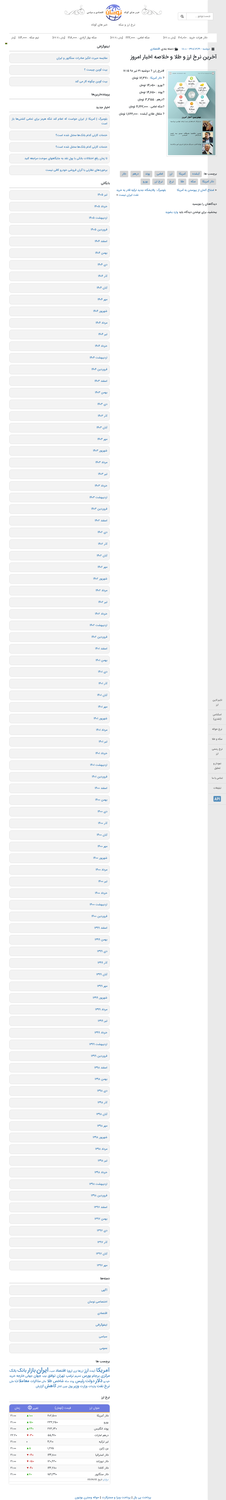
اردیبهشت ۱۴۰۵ (98, 218)
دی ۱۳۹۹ (102, 951)
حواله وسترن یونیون (87, 1497)
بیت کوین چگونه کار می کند (91, 81)
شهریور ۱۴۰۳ (100, 450)
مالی (43, 1381)
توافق (52, 1376)
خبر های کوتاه (99, 24)
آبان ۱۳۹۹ (101, 974)
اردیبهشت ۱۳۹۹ (98, 1044)
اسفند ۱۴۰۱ (101, 648)
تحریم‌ (78, 1376)
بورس (86, 1376)
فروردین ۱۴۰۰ (99, 916)
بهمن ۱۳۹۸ (101, 1079)
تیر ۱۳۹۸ (102, 1160)
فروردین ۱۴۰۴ (99, 369)
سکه (193, 181)
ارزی (75, 1371)
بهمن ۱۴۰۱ (101, 660)
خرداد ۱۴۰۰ (101, 893)
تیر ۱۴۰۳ (102, 474)
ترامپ (69, 1376)
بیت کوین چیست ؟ (95, 69)
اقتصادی (155, 49)
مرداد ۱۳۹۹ (101, 1009)
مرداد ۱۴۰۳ (101, 462)
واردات (92, 1386)
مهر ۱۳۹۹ (102, 986)
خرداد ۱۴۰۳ (101, 485)
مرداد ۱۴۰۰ (101, 869)
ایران (42, 1370)
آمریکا (182, 173)
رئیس (79, 1381)
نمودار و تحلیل (217, 766)
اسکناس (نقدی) (217, 717)
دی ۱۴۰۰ (102, 811)
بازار (31, 1370)
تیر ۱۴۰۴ (102, 334)
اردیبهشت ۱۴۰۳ (98, 497)
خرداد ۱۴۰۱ (101, 753)
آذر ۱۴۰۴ (102, 276)
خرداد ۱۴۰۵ (100, 206)
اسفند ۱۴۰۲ (101, 520)
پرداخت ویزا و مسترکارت (116, 1497)
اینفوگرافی (101, 1325)
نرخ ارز (158, 181)
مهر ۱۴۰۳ (102, 439)
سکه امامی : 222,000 (150, 37)
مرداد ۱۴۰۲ (101, 590)
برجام (96, 1376)
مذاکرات (35, 1381)
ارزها (80, 1371)
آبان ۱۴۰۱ (102, 695)
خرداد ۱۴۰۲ (101, 613)
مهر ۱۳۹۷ (102, 1265)
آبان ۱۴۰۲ (102, 555)
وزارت (83, 1386)
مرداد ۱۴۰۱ (101, 730)
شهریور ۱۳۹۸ (100, 1137)
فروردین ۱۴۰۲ (99, 637)
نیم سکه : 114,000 (41, 37)
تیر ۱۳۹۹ (102, 1021)
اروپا (69, 1371)
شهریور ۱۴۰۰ (100, 858)
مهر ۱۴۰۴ (102, 299)
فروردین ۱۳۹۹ (99, 1056)
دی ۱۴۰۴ (102, 264)
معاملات (22, 1381)
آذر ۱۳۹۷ (102, 1242)
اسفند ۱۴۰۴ (101, 241)
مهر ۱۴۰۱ (102, 706)
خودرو (106, 1381)
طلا (182, 181)
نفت (100, 1386)
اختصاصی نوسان (97, 1301)
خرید (12, 1376)
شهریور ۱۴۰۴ (100, 311)
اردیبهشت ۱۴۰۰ (98, 904)
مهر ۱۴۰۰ (102, 846)
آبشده (196, 173)
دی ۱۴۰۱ (102, 671)
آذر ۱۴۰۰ (102, 823)
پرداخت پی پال (142, 1497)
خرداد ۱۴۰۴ (101, 346)
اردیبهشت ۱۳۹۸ (98, 1184)
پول (70, 1386)
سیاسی (103, 1336)
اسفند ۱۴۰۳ (100, 381)
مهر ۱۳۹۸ (102, 1126)
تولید (44, 1376)
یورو (145, 181)
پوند (147, 173)
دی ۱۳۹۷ (102, 1230)
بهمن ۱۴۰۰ (101, 800)
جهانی (28, 1376)
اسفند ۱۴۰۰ (101, 788)
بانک (21, 1371)
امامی (160, 173)
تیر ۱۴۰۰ (102, 881)
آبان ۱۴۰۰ (102, 835)
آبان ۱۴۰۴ (102, 287)
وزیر (76, 1386)
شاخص (58, 1381)
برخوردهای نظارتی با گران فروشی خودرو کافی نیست (76, 170)
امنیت (52, 1371)
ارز (171, 173)
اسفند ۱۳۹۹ (100, 928)
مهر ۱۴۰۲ (102, 567)
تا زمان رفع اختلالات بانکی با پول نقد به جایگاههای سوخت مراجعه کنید (65, 158)
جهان (37, 1376)
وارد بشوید (171, 212)
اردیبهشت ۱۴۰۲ (98, 625)
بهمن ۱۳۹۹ (101, 939)
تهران (61, 1376)
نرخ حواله (217, 729)
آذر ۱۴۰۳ (102, 416)
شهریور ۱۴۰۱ (100, 718)
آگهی (104, 1290)
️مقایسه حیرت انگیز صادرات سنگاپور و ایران (81, 58)
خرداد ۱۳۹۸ (100, 1172)
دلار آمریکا (156, 78)
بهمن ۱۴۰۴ (101, 253)
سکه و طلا (217, 739)
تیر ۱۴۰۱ (103, 741)
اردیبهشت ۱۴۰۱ (98, 765)
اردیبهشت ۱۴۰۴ (98, 357)
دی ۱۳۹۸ (102, 1090)
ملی (11, 1381)
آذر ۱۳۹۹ (102, 962)
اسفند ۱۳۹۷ (100, 1207)
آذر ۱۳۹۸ (102, 1102)
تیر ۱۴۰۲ (102, 602)
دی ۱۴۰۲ (102, 532)
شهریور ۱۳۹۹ (100, 997)
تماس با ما (217, 778)
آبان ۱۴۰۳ (101, 427)
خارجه (20, 1376)
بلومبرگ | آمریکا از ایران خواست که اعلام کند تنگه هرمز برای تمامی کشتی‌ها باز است (59, 121)
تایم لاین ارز (217, 702)
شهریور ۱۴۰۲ (100, 578)
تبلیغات (217, 788)
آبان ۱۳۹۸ (101, 1114)
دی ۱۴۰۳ (102, 404)
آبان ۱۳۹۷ (101, 1253)
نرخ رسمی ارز (217, 751)
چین (64, 1386)
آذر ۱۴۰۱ (102, 683)
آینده (92, 1371)
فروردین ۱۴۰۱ (99, 776)
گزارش (40, 1386)
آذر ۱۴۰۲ (102, 544)
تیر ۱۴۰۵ (102, 194)
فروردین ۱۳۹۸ (99, 1195)
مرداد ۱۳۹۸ (101, 1149)
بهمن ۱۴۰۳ (101, 392)
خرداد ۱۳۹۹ (100, 1032)
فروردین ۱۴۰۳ (99, 509)
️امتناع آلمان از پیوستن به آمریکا (195, 190)
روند (72, 1381)
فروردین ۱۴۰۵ (99, 229)
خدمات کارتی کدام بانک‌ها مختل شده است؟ (81, 135)
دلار (124, 173)
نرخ (171, 181)
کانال (59, 1387)
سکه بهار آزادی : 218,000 (95, 37)
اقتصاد (60, 1371)
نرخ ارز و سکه (127, 24)
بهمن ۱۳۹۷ (100, 1219)
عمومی (103, 1348)
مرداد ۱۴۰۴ (101, 322)
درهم (136, 173)
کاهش (50, 1386)
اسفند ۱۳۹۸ (100, 1067)
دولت (89, 1381)
